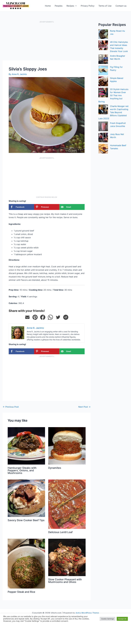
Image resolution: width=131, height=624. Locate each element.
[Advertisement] (47, 41)
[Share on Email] (27, 317)
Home (48, 5)
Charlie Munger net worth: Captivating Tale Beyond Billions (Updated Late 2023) (113, 112)
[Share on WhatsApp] (50, 317)
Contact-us (121, 5)
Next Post (84, 407)
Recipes (70, 5)
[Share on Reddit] (65, 317)
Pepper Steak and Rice (21, 591)
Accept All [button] (122, 619)
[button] (75, 6)
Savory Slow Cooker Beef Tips (26, 520)
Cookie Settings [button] (107, 619)
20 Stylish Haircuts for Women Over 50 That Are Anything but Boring (113, 95)
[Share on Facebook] (42, 317)
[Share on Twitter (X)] (58, 317)
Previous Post (11, 407)
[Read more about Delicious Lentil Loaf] (67, 504)
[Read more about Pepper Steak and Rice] (26, 563)
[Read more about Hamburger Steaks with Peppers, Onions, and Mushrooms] (26, 445)
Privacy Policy (87, 5)
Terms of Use (105, 5)
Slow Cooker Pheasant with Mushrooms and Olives (65, 581)
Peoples (58, 5)
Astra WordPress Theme (87, 613)
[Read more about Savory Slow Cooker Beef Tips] (26, 498)
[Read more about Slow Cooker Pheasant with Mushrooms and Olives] (67, 557)
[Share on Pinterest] (35, 317)
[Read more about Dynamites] (67, 445)
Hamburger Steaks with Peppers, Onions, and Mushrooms (22, 470)
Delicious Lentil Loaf (60, 532)
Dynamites (54, 467)
